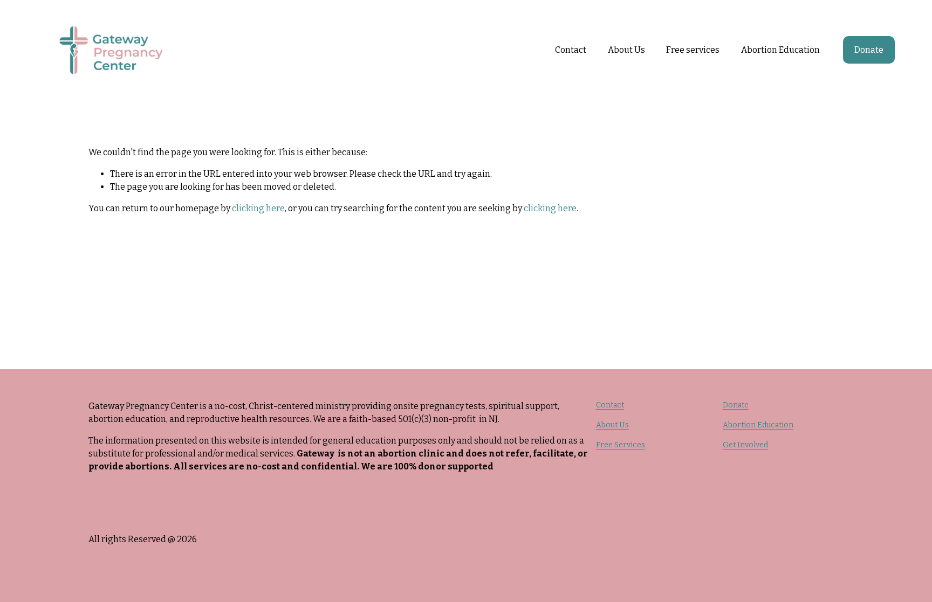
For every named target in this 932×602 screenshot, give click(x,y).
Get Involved (745, 444)
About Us (612, 425)
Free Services (620, 444)
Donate (868, 50)
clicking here (258, 208)
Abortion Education (758, 425)
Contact (570, 50)
